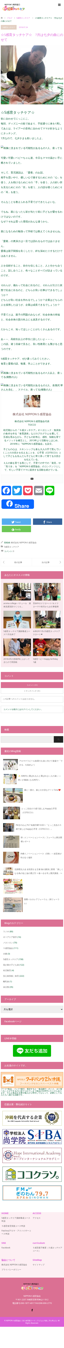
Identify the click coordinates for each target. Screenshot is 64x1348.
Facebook (5, 1247)
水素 (5, 953)
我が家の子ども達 (11, 964)
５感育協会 (8, 948)
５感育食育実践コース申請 (13, 1226)
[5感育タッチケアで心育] (16, 562)
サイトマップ (38, 1264)
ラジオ (6, 931)
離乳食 (6, 981)
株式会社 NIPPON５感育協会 (24, 542)
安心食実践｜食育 (11, 976)
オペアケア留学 (10, 937)
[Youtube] (32, 479)
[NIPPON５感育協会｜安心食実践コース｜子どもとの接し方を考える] (13, 7)
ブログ (9, 18)
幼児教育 (7, 970)
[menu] (59, 5)
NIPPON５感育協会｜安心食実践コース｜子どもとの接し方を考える (31, 1320)
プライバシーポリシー (11, 1269)
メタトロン (8, 942)
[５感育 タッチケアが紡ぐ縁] (47, 562)
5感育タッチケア (8, 27)
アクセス (37, 1218)
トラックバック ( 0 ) (32, 691)
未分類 (6, 987)
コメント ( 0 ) (32, 685)
